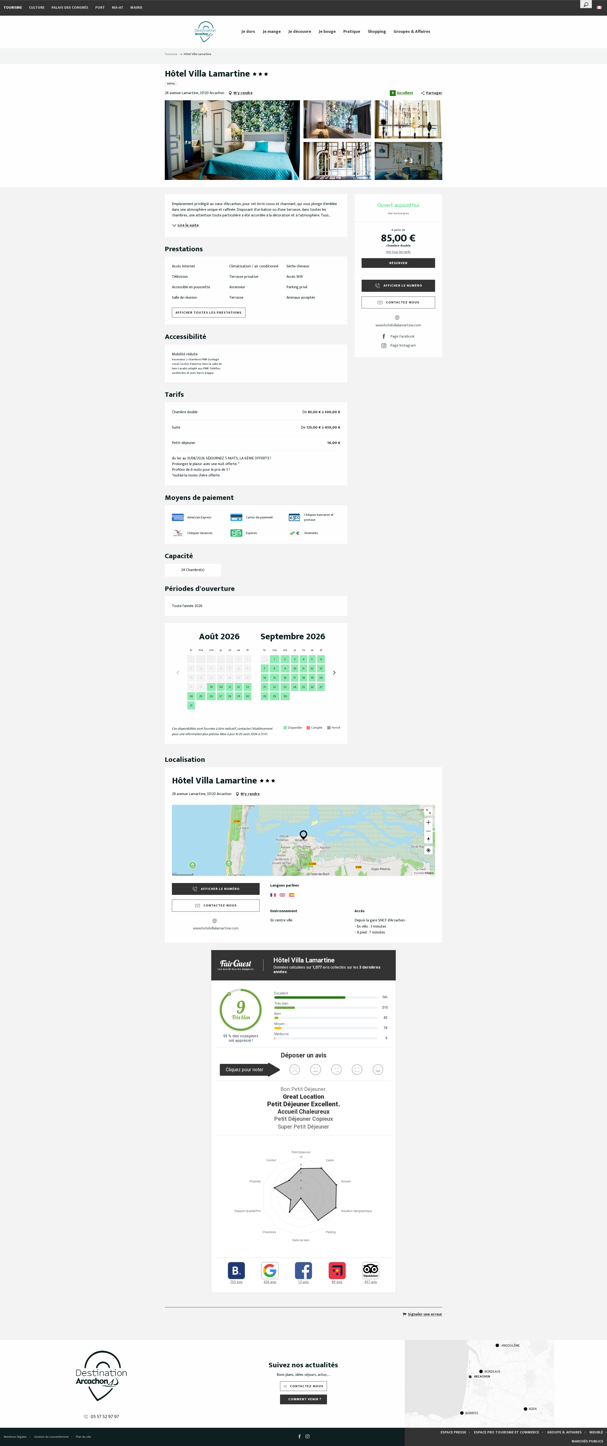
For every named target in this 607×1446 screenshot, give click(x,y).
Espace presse (453, 1432)
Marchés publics (587, 1441)
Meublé (596, 1432)
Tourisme (13, 8)
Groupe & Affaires (564, 1432)
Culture (36, 8)
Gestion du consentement (51, 1436)
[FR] (599, 7)
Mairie (136, 8)
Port (100, 8)
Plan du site (83, 1436)
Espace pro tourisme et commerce (506, 1432)
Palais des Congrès (69, 8)
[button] (586, 4)
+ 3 (408, 160)
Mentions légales (15, 1436)
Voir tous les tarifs (398, 252)
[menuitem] (205, 32)
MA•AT (117, 8)
